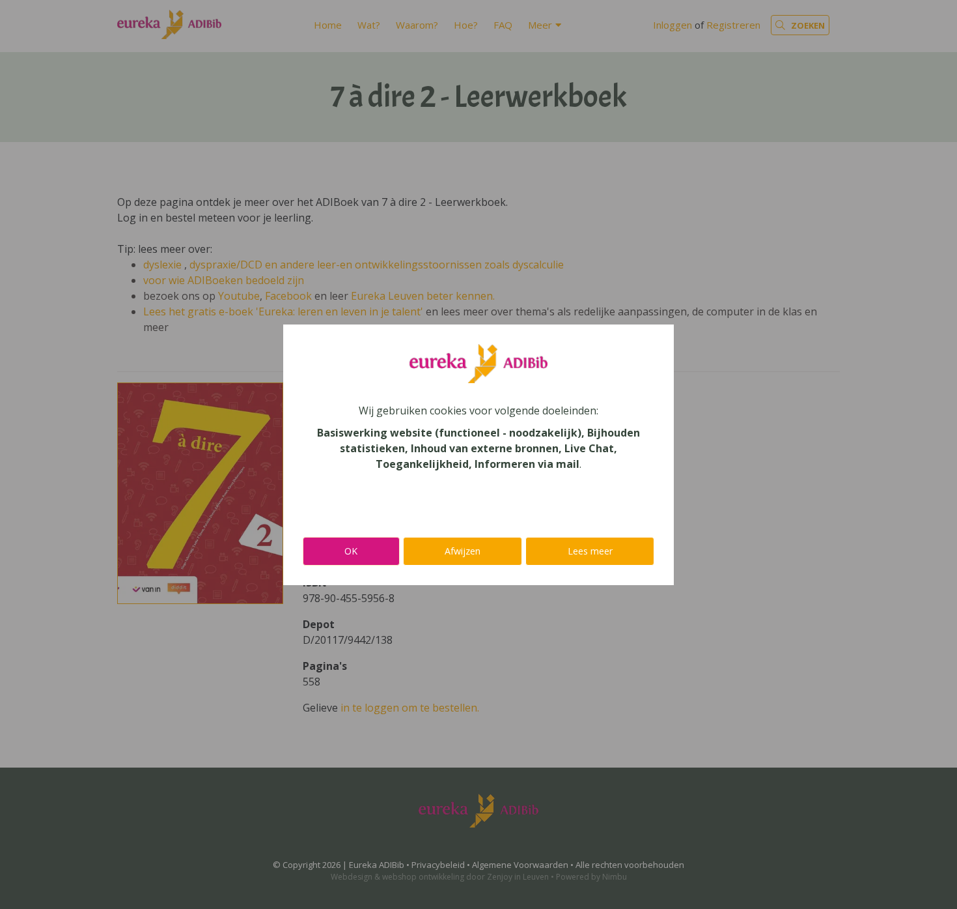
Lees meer (590, 551)
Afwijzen (462, 551)
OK (350, 551)
